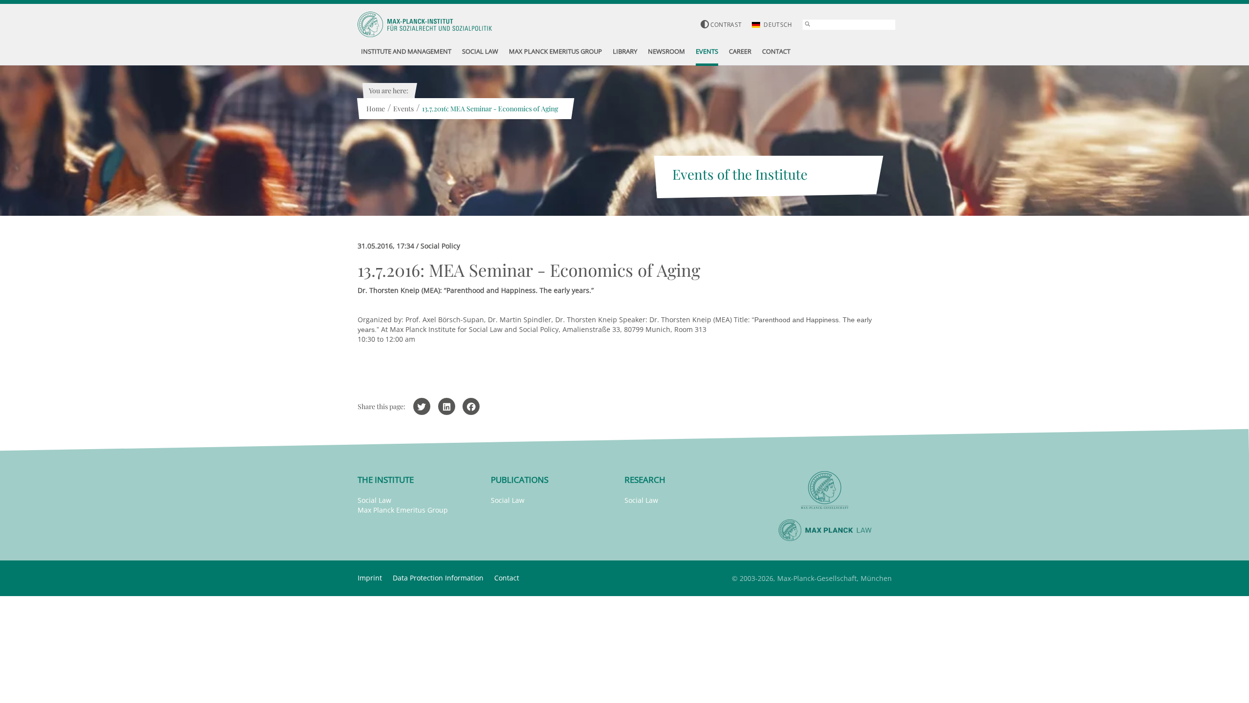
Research (644, 479)
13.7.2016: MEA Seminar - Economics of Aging (490, 108)
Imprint (370, 577)
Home (375, 108)
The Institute (386, 479)
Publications (519, 479)
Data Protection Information (438, 577)
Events (403, 108)
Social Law (374, 500)
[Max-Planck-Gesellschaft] (825, 490)
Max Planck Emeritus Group (403, 510)
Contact (506, 577)
